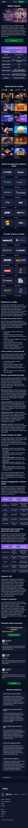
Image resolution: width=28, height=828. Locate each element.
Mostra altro (14, 683)
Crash (16, 89)
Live (10, 89)
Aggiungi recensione (14, 634)
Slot (23, 89)
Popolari (3, 89)
